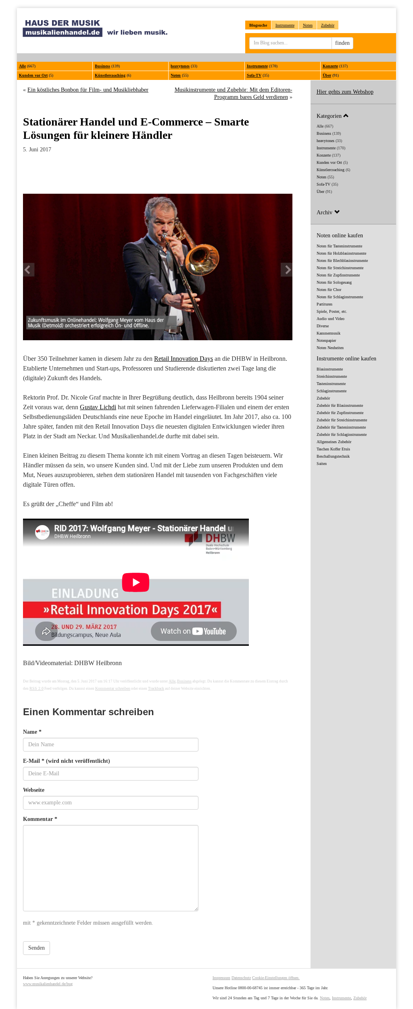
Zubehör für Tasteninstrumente (341, 427)
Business (102, 66)
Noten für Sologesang (334, 282)
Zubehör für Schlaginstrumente (342, 434)
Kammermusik (328, 333)
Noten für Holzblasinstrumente (341, 253)
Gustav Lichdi (98, 407)
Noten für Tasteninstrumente (339, 246)
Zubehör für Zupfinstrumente (340, 412)
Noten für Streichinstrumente (340, 268)
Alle (22, 66)
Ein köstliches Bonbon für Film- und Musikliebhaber (87, 90)
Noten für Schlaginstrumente (340, 297)
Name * (32, 732)
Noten (308, 25)
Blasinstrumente (330, 369)
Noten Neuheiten (330, 347)
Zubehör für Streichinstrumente (342, 420)
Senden (36, 948)
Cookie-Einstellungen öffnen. (276, 978)
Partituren (324, 304)
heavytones (180, 66)
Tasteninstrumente (331, 383)
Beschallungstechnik (333, 456)
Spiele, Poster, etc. (332, 311)
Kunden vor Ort (33, 75)
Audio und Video (330, 318)
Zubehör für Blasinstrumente (340, 405)
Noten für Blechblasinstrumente (342, 260)
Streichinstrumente (332, 376)
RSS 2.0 (36, 688)
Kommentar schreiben (112, 688)
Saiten (322, 463)
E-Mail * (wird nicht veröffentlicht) (66, 761)
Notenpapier (326, 340)
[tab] (353, 115)
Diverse (323, 326)
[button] (353, 115)
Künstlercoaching (110, 75)
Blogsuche (258, 25)
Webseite (33, 790)
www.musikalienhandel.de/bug (48, 984)
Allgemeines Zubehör (334, 442)
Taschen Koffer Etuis (333, 449)
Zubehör (327, 25)
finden (342, 43)
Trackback (156, 688)
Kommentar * (40, 819)
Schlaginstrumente (331, 391)
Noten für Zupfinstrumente (338, 275)
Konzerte (330, 66)
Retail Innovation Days (183, 358)
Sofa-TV (254, 75)
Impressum (221, 978)
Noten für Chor (329, 289)
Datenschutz (241, 978)
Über (327, 75)
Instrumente (284, 25)
